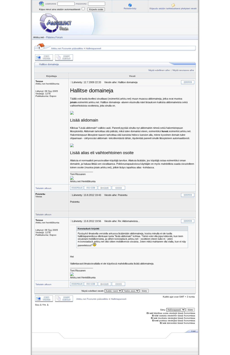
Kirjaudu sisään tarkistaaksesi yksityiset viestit (173, 8)
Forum (59, 37)
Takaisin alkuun (43, 188)
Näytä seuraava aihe (183, 70)
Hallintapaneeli (93, 48)
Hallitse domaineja (49, 64)
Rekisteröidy (130, 8)
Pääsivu (50, 37)
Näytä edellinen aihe (159, 70)
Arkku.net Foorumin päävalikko (67, 48)
